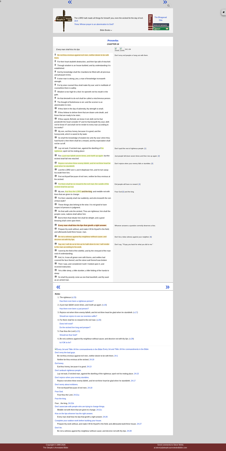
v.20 (99, 320)
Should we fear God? (68, 335)
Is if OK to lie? (65, 343)
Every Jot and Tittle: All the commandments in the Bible (125, 349)
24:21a (76, 395)
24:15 (136, 374)
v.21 (77, 331)
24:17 (133, 381)
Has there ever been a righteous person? (77, 301)
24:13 (89, 367)
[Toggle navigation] (168, 5)
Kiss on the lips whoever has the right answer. (74, 414)
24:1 (116, 356)
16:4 (76, 21)
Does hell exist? (66, 324)
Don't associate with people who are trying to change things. (80, 406)
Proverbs (113, 40)
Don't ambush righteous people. (68, 370)
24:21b (71, 403)
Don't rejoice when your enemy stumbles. (72, 377)
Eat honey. (59, 363)
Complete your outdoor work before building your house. (78, 421)
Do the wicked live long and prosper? (75, 327)
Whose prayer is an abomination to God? (97, 24)
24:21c (99, 410)
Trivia (76, 24)
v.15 (74, 297)
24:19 (91, 360)
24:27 (139, 424)
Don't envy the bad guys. (65, 353)
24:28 (129, 431)
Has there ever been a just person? (74, 309)
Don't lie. (58, 428)
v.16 (104, 305)
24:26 (105, 417)
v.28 (131, 339)
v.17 (135, 312)
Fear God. (59, 392)
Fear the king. (60, 399)
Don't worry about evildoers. (66, 384)
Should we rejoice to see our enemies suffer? (78, 316)
